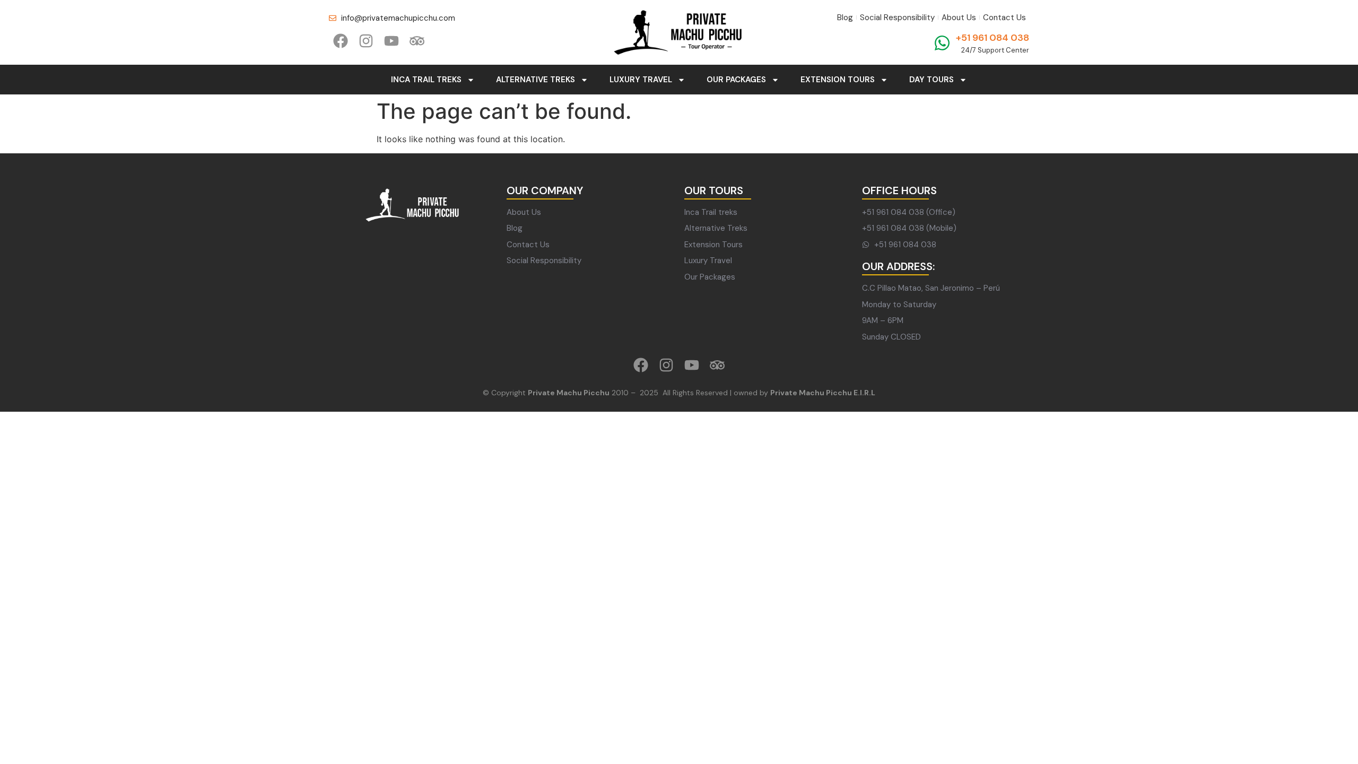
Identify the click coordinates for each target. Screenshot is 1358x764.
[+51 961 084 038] (942, 42)
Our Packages (736, 79)
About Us (959, 17)
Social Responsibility (897, 17)
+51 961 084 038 (992, 37)
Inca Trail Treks (426, 79)
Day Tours (931, 79)
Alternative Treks (535, 79)
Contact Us (1004, 17)
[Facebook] (340, 41)
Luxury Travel (641, 79)
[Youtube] (391, 41)
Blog (845, 17)
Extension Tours (837, 79)
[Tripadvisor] (417, 41)
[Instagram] (366, 41)
